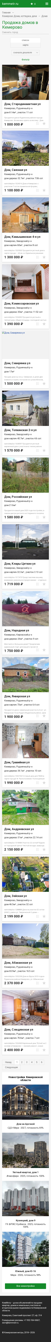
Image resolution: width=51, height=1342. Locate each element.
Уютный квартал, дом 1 (26, 1172)
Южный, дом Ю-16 (25, 1271)
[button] (25, 52)
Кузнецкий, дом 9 (25, 1220)
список (25, 40)
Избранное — (35, 4)
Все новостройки (25, 1286)
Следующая (11, 1067)
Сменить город (10, 32)
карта (25, 45)
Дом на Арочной (25, 1124)
